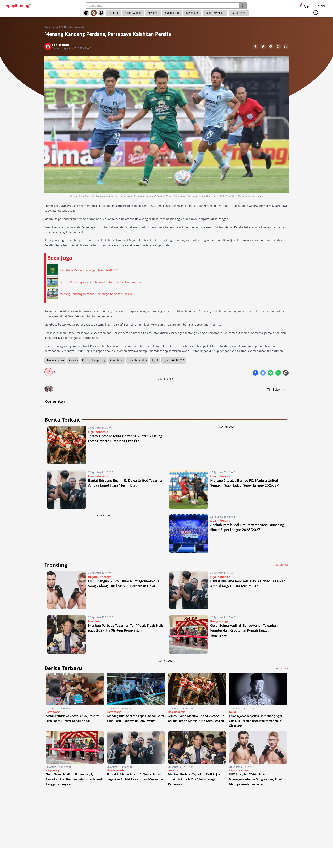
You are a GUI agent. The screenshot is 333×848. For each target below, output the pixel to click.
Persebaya (116, 360)
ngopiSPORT (172, 12)
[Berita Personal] (94, 13)
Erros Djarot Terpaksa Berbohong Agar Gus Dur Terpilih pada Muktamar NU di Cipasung (256, 721)
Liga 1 (154, 360)
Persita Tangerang (94, 360)
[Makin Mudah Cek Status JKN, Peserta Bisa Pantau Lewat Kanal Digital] (75, 689)
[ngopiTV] (299, 6)
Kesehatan (192, 12)
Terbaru (113, 12)
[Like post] (48, 372)
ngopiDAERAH (133, 12)
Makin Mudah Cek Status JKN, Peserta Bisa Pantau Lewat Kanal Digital (72, 719)
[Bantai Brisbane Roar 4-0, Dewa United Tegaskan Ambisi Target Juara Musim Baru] (66, 489)
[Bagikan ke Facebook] (256, 47)
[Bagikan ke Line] (271, 47)
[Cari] (243, 5)
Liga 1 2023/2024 (173, 360)
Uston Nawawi (55, 360)
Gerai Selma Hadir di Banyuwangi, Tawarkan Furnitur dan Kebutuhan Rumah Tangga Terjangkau (244, 630)
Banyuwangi (219, 621)
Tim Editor (274, 389)
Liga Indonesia (76, 27)
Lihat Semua (280, 565)
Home (47, 27)
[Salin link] (286, 47)
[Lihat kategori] (315, 12)
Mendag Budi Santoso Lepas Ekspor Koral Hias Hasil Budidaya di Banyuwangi (135, 719)
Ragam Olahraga (100, 577)
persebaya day (137, 360)
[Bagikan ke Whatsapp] (278, 47)
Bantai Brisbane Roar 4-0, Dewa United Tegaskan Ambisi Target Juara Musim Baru (136, 777)
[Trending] (86, 13)
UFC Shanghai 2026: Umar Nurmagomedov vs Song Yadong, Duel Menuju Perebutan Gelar (255, 779)
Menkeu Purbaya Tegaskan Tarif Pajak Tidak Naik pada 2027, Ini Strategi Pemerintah (194, 779)
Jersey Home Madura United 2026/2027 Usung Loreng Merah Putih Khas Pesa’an (196, 719)
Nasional (153, 12)
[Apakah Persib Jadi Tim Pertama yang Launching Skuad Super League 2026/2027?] (188, 533)
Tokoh (233, 712)
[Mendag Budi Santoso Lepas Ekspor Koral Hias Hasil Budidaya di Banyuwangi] (136, 689)
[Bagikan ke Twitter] (263, 47)
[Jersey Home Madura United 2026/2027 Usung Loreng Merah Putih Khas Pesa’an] (66, 445)
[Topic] (101, 13)
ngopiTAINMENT (215, 12)
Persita (73, 360)
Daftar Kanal (239, 12)
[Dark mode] (306, 6)
